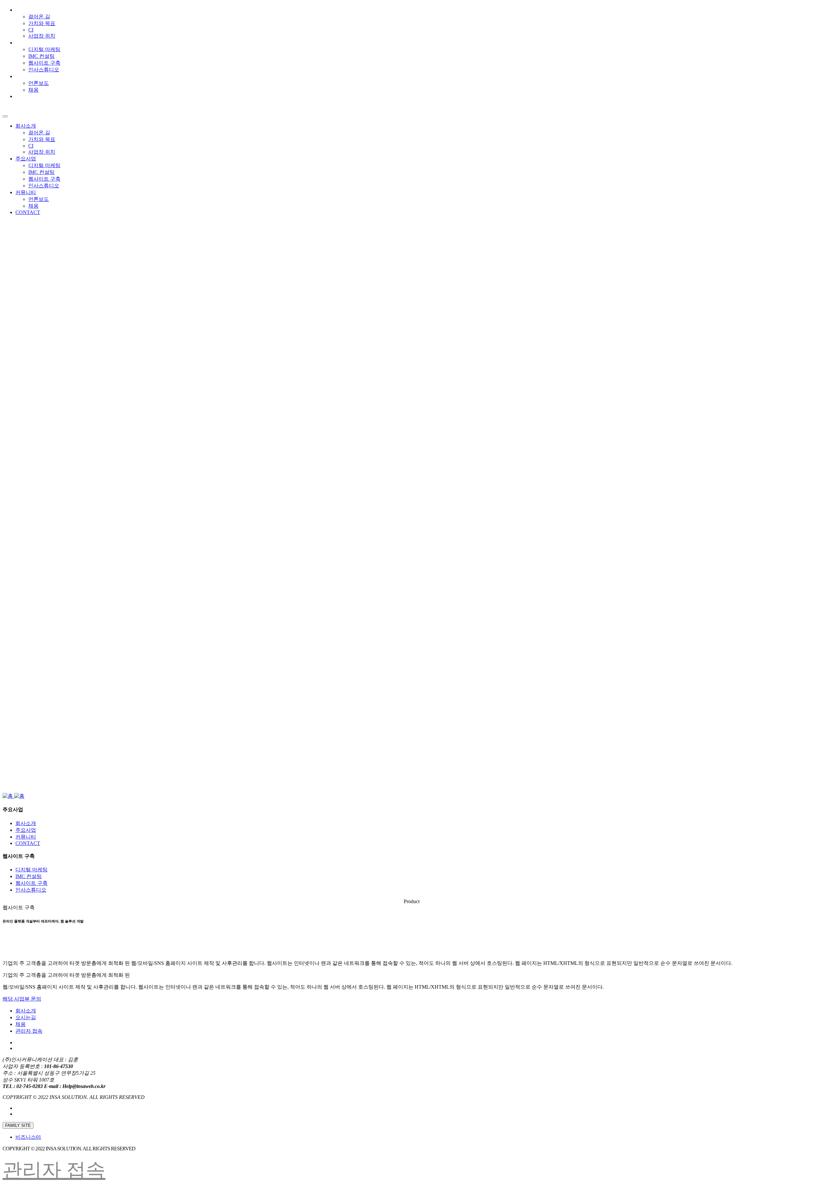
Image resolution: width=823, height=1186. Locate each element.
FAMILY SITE (18, 1125)
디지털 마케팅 (44, 49)
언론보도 (38, 83)
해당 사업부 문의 (22, 999)
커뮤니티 (25, 76)
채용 (33, 90)
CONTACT (27, 96)
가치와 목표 (41, 23)
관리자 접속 (28, 1031)
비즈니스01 (28, 1137)
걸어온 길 (39, 16)
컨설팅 (41, 56)
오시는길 (25, 1017)
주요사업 (25, 42)
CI (30, 29)
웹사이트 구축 (44, 63)
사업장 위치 (41, 36)
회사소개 (25, 10)
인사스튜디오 (43, 69)
